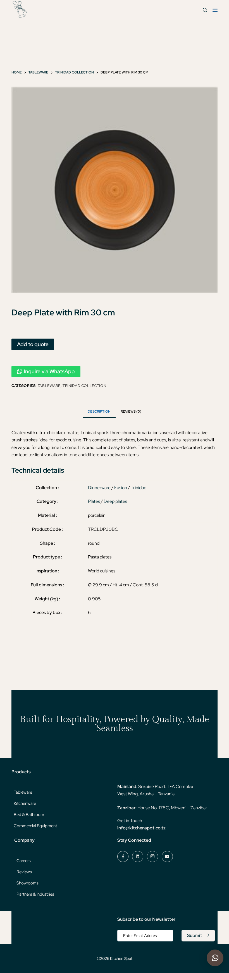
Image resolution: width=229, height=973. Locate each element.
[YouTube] (167, 856)
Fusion (120, 488)
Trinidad (138, 488)
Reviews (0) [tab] (131, 411)
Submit (194, 935)
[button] (215, 958)
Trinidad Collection (84, 385)
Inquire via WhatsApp (49, 371)
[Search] (205, 10)
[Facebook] (122, 856)
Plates (94, 501)
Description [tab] (99, 411)
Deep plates (115, 501)
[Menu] (215, 9)
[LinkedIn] (137, 856)
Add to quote (33, 344)
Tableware (49, 385)
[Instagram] (152, 856)
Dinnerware (99, 488)
